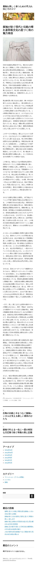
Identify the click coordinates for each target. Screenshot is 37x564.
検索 (4, 493)
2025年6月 (8, 463)
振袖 (15, 400)
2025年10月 (9, 452)
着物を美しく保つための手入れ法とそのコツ (14, 558)
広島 (19, 400)
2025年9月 (8, 455)
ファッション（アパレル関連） (15, 477)
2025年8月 (8, 458)
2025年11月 (8, 450)
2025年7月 (8, 460)
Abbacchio (8, 398)
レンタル (11, 400)
